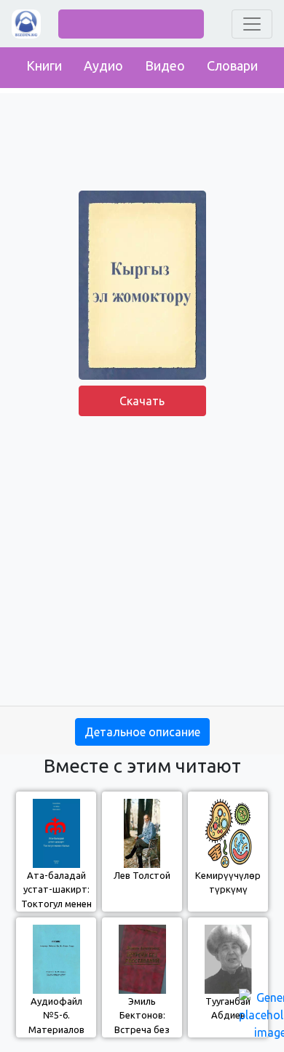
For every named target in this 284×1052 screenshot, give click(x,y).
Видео (165, 65)
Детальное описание (142, 731)
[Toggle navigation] (252, 24)
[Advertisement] (142, 564)
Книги (44, 65)
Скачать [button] (142, 400)
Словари (232, 65)
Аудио (103, 65)
